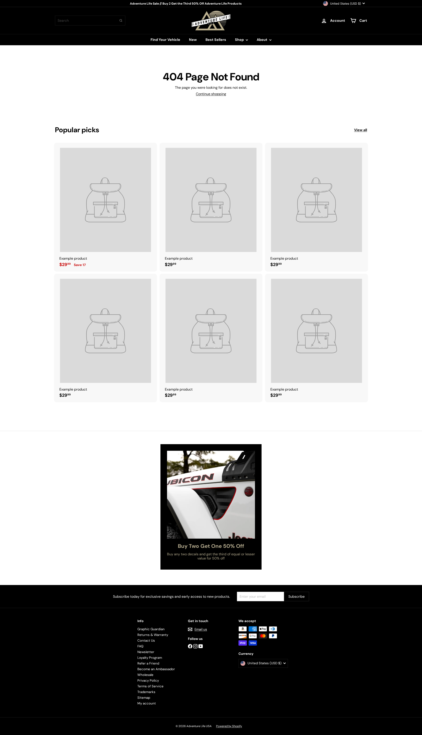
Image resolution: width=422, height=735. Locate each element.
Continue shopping (211, 94)
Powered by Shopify (229, 726)
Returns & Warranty (152, 635)
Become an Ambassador (156, 669)
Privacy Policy (148, 680)
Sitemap (143, 697)
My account (146, 703)
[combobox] (90, 20)
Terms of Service (150, 686)
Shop (240, 39)
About (262, 39)
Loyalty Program (149, 657)
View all (360, 130)
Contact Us (146, 640)
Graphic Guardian (151, 629)
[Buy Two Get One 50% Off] (211, 495)
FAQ (140, 646)
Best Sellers (216, 39)
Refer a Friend (148, 663)
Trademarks (146, 692)
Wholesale (145, 675)
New (193, 39)
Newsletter (145, 652)
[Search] (120, 20)
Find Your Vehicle (165, 39)
